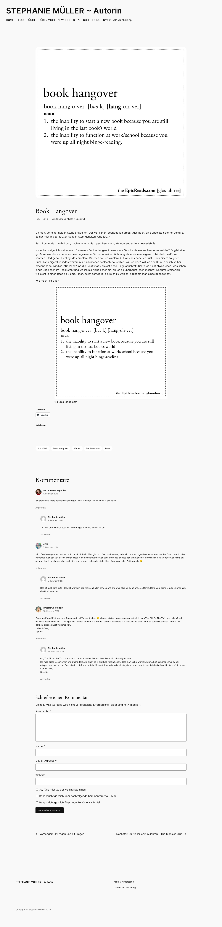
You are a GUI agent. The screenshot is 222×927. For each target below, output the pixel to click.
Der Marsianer (97, 232)
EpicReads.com (68, 401)
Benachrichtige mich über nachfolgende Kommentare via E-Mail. (78, 795)
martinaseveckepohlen (54, 490)
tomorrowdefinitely (53, 607)
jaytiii (45, 544)
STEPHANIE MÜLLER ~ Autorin (64, 10)
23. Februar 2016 (56, 651)
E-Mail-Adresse (46, 760)
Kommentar (43, 711)
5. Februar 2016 (50, 547)
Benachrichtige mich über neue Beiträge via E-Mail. (70, 802)
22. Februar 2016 (51, 611)
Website (40, 775)
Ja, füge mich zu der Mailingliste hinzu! (62, 789)
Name (40, 746)
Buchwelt (80, 219)
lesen (107, 448)
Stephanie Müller (64, 219)
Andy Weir (43, 448)
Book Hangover (60, 448)
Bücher (77, 448)
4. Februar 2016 (50, 493)
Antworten (40, 507)
